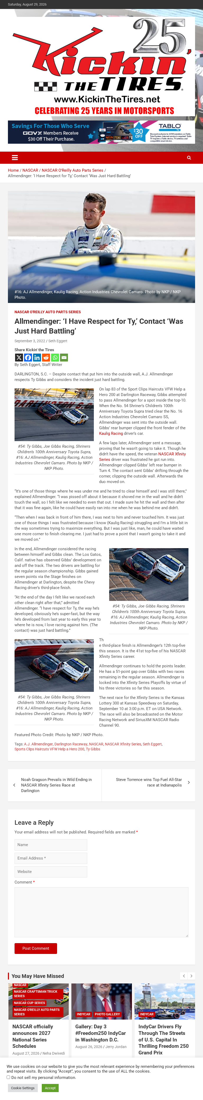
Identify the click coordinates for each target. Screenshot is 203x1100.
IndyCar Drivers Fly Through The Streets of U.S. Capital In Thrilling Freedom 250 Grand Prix (164, 1040)
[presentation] (183, 976)
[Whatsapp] (55, 357)
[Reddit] (46, 357)
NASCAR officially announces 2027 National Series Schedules (32, 1036)
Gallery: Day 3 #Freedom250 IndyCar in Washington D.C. (100, 1033)
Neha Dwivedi (54, 1053)
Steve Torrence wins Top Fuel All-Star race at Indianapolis (149, 782)
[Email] (64, 357)
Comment (25, 882)
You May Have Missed (38, 976)
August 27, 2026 (25, 1053)
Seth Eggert (57, 341)
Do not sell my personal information (43, 1077)
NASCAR (96, 744)
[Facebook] (28, 357)
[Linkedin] (37, 357)
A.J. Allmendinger (38, 744)
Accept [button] (50, 1088)
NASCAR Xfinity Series (123, 744)
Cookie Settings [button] (23, 1088)
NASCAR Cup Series (29, 1003)
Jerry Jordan (116, 1047)
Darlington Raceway (70, 744)
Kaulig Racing (111, 433)
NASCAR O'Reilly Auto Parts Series (48, 312)
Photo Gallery (107, 1014)
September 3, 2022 (30, 341)
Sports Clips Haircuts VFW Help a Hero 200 (49, 749)
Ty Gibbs (93, 749)
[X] (19, 357)
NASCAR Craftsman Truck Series (35, 994)
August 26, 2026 (88, 1047)
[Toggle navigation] (15, 158)
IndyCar (83, 1014)
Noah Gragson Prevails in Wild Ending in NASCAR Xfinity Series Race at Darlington (56, 785)
